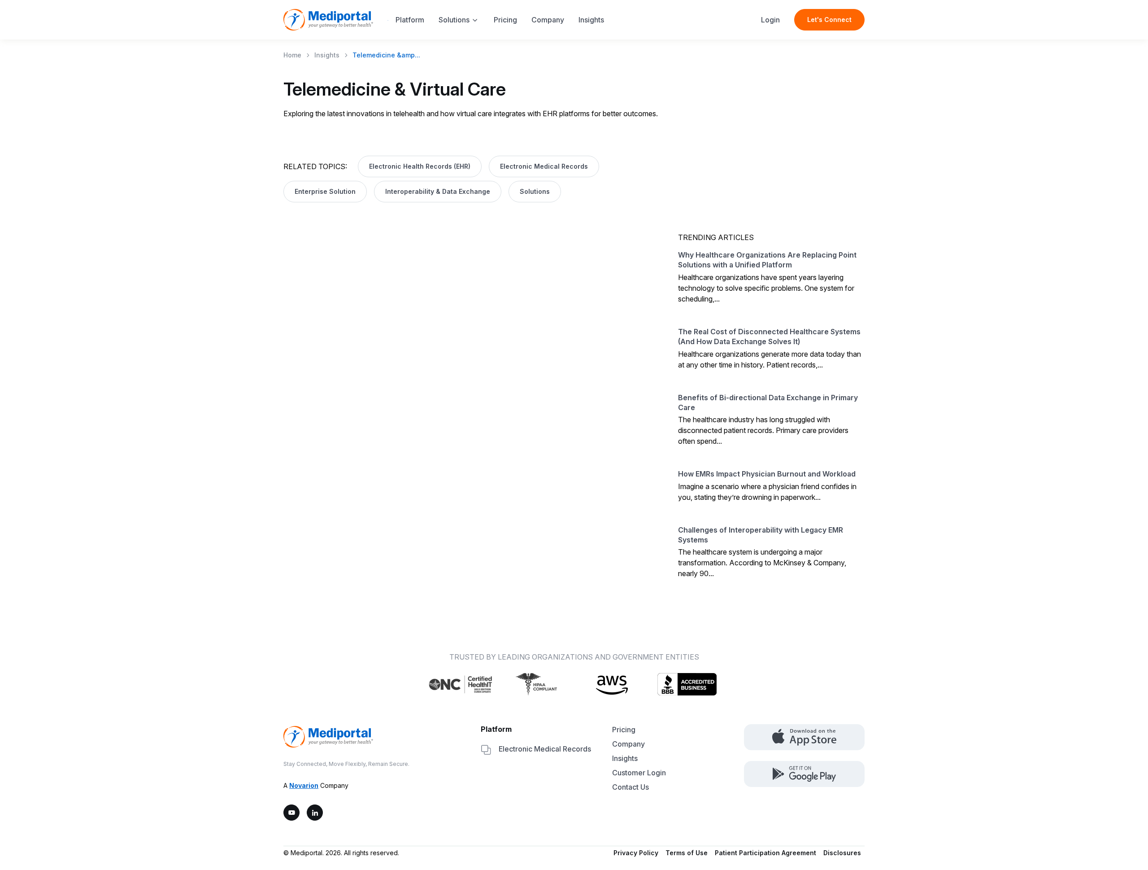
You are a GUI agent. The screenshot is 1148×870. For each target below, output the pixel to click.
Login (770, 19)
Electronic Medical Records (544, 166)
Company (547, 19)
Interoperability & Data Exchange (437, 191)
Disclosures (842, 853)
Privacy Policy (635, 853)
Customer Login (639, 772)
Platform (410, 19)
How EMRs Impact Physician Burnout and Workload (767, 473)
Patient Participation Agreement (765, 853)
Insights (591, 19)
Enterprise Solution (325, 191)
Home (292, 55)
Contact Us (630, 787)
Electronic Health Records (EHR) (419, 166)
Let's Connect (829, 19)
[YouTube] (291, 812)
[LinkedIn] (315, 812)
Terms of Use (686, 853)
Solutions (454, 19)
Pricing (505, 19)
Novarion (303, 785)
